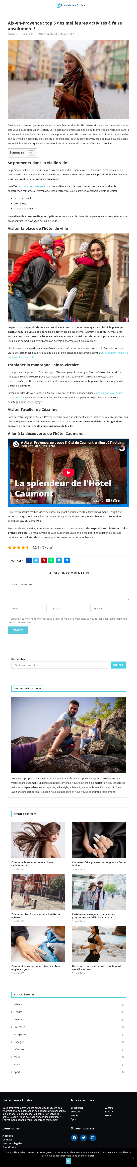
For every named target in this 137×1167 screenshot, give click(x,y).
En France (69, 1026)
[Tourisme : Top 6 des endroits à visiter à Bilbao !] (38, 892)
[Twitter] (83, 1137)
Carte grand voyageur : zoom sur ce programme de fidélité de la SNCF (93, 916)
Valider (118, 665)
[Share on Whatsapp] (51, 560)
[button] (29, 153)
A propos (8, 1136)
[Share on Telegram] (59, 560)
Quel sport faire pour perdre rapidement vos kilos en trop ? (96, 967)
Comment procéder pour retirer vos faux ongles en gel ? (35, 967)
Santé (69, 1064)
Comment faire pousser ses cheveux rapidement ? (33, 864)
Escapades (69, 1034)
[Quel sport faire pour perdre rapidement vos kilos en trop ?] (99, 944)
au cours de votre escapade (34, 186)
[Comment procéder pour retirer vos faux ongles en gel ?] (38, 944)
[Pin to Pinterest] (44, 560)
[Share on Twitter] (36, 560)
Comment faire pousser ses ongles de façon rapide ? (99, 864)
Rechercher (18, 659)
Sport (69, 1072)
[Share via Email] (67, 560)
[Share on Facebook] (29, 560)
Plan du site (9, 1147)
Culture (69, 1019)
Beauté (69, 1011)
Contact (7, 1139)
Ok (68, 1161)
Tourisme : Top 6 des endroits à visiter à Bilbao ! (35, 916)
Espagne (69, 1042)
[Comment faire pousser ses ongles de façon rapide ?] (99, 840)
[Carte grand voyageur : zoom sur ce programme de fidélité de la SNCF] (99, 892)
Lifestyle (69, 1049)
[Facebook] (74, 1137)
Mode (69, 1057)
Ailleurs (69, 1004)
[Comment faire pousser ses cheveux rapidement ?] (38, 840)
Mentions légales (12, 1143)
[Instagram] (92, 1137)
